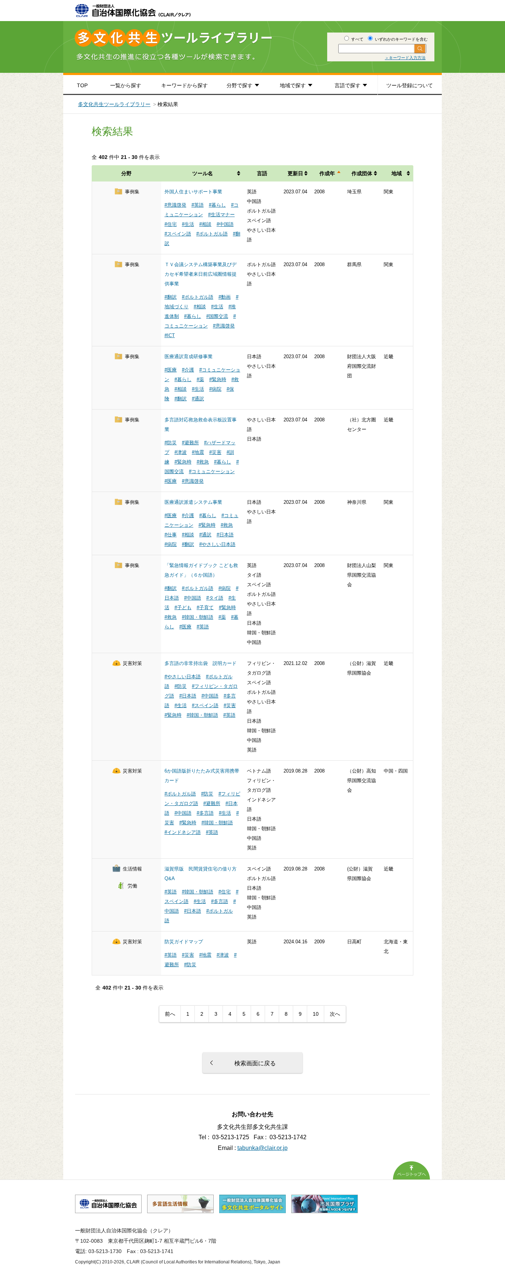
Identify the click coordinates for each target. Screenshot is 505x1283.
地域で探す (293, 85)
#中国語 (225, 224)
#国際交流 (217, 316)
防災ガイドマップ (184, 941)
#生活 (188, 224)
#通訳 (198, 398)
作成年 (327, 173)
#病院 (215, 389)
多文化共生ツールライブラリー (114, 104)
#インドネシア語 (183, 832)
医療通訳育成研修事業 (189, 356)
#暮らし (217, 205)
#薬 (200, 379)
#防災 (171, 442)
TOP (82, 85)
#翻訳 (171, 297)
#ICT (170, 335)
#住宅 (171, 224)
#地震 (198, 452)
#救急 (203, 462)
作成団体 (362, 173)
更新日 (295, 173)
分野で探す (240, 85)
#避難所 (190, 442)
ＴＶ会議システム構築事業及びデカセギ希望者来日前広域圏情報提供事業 (201, 274)
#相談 (205, 224)
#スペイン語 (178, 234)
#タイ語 (214, 598)
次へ (335, 1014)
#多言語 (205, 813)
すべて (356, 39)
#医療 (171, 370)
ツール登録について (409, 85)
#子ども (183, 607)
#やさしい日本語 (217, 544)
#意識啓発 (175, 205)
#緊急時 (217, 379)
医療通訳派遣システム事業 (193, 502)
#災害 (215, 452)
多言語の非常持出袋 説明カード (201, 663)
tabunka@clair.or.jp (262, 1148)
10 (316, 1014)
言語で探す (347, 85)
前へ (170, 1014)
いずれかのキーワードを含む (401, 39)
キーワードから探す (184, 85)
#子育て (205, 607)
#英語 (198, 205)
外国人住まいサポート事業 (193, 191)
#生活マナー (221, 214)
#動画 (224, 297)
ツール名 (202, 173)
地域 (397, 173)
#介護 (188, 370)
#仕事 (171, 534)
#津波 (180, 452)
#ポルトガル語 (212, 234)
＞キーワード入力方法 (405, 57)
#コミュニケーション (212, 471)
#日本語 (225, 534)
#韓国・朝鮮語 (197, 617)
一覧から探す (125, 85)
